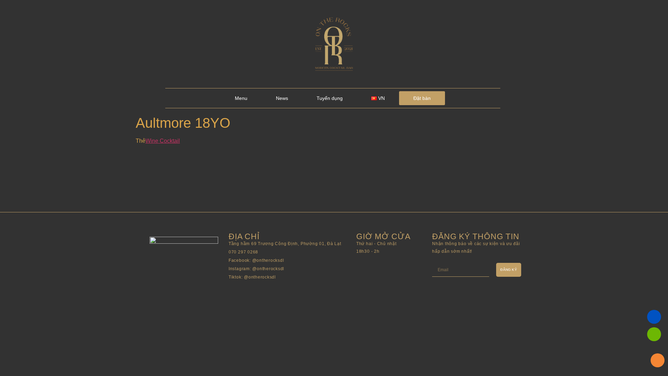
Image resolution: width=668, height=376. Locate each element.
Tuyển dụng (330, 98)
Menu (241, 98)
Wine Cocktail (162, 141)
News (282, 98)
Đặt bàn (422, 98)
